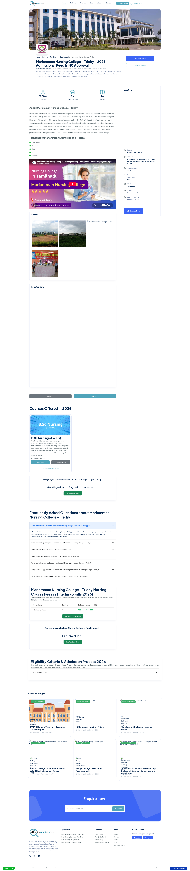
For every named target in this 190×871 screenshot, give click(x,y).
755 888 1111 (137, 3)
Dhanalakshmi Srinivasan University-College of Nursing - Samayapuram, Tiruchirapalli (138, 771)
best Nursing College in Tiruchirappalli (81, 628)
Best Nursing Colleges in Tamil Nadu (72, 837)
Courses (83, 3)
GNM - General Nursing (102, 842)
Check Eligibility (61, 462)
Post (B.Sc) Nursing (101, 837)
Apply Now (40, 462)
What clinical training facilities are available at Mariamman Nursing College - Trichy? (61, 563)
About (99, 3)
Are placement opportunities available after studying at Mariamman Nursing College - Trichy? (65, 570)
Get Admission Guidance (50, 468)
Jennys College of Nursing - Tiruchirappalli (89, 769)
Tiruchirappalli (64, 57)
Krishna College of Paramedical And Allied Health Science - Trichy (47, 769)
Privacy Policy (157, 867)
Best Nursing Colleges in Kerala (71, 840)
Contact (108, 3)
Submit (119, 808)
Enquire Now (135, 211)
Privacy (116, 840)
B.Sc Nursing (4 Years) (46, 438)
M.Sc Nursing (99, 840)
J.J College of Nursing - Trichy (90, 727)
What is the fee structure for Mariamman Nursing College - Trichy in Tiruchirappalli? (61, 526)
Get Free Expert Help (72, 493)
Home (64, 3)
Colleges (73, 3)
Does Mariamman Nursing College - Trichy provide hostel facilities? (55, 556)
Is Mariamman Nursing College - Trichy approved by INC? (51, 549)
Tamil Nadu (53, 57)
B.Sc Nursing (99, 834)
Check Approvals (140, 65)
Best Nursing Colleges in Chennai (72, 842)
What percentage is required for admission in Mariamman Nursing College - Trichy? (61, 543)
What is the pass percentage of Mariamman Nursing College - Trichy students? (60, 576)
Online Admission (122, 3)
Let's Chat (9, 868)
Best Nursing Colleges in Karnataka (72, 834)
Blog (91, 3)
